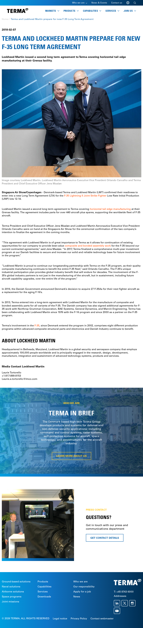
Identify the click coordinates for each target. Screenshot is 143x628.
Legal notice (60, 618)
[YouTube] (117, 611)
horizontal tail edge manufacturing (110, 209)
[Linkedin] (117, 603)
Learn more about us (71, 456)
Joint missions (10, 601)
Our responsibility (84, 586)
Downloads (44, 596)
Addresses (120, 596)
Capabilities (44, 586)
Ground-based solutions (16, 581)
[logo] (17, 11)
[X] (125, 603)
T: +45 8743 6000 (124, 591)
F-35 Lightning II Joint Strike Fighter (85, 195)
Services (43, 591)
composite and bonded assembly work (88, 245)
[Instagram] (133, 603)
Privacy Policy (79, 618)
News (76, 596)
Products (43, 581)
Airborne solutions (13, 591)
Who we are (80, 581)
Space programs (11, 596)
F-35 (36, 325)
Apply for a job (82, 591)
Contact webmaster (102, 618)
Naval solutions (11, 586)
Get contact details (104, 537)
